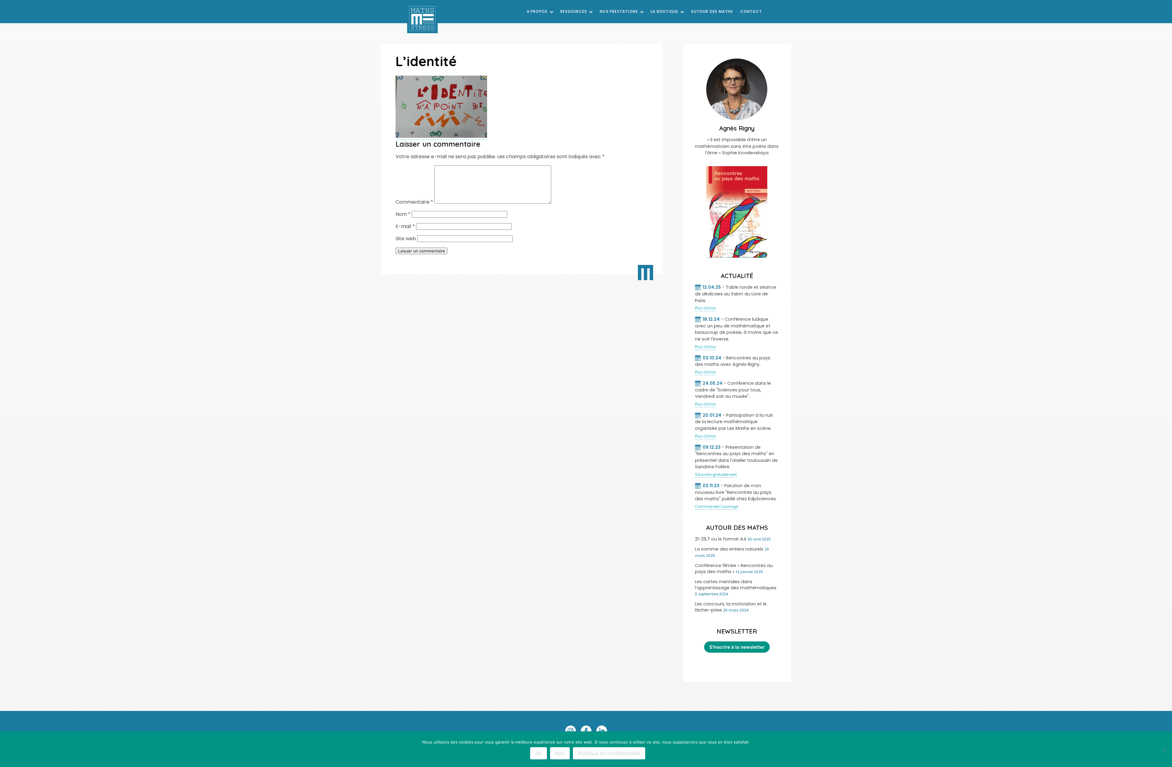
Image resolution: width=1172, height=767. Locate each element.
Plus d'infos (705, 308)
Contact (751, 11)
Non (560, 753)
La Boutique (664, 11)
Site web (406, 238)
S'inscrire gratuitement (716, 474)
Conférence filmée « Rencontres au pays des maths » (734, 568)
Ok (538, 753)
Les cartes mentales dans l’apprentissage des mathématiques (735, 585)
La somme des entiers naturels (729, 549)
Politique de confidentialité (609, 753)
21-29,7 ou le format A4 (720, 539)
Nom (403, 214)
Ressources (573, 11)
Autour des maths (712, 11)
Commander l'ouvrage (716, 506)
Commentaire (414, 201)
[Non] (1164, 749)
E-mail (405, 226)
